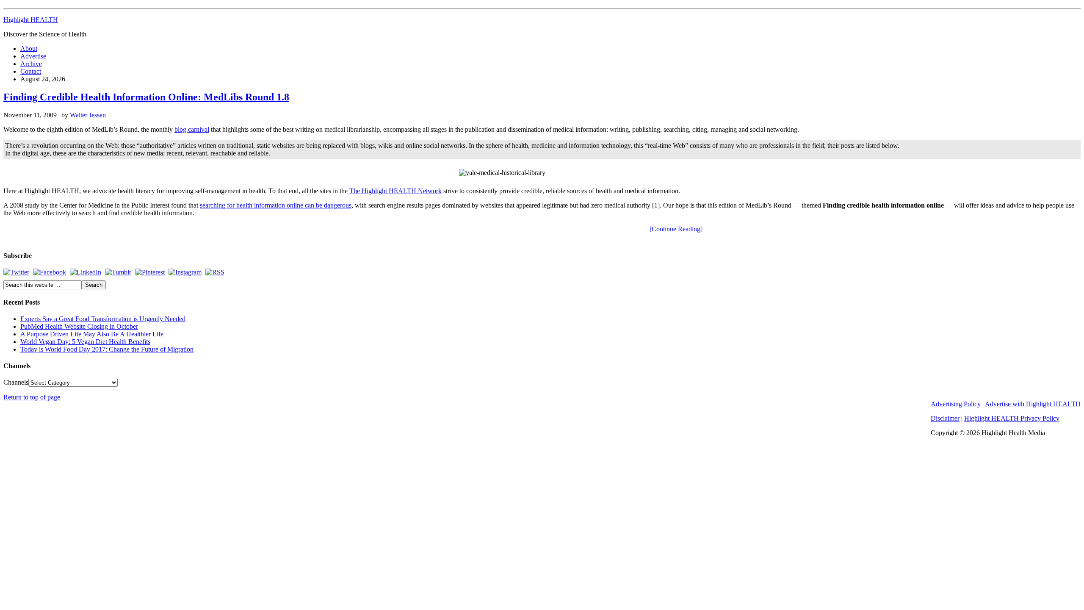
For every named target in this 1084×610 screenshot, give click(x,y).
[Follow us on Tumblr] (118, 272)
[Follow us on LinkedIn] (85, 272)
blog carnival (191, 129)
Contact (30, 71)
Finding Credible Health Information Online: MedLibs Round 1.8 (146, 97)
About (28, 48)
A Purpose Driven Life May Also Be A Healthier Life (91, 334)
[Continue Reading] (676, 229)
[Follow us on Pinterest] (150, 272)
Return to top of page (31, 397)
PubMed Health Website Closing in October (79, 326)
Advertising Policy (956, 404)
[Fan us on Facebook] (49, 272)
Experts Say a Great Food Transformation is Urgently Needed (102, 318)
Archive (31, 63)
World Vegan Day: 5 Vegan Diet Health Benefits (85, 341)
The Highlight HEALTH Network (395, 190)
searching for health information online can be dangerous (275, 205)
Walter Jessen (88, 115)
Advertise (33, 56)
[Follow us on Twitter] (16, 272)
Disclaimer (945, 418)
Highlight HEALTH (30, 19)
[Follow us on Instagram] (185, 272)
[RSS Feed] (214, 272)
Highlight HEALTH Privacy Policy (1011, 418)
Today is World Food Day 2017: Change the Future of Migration (107, 349)
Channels (15, 382)
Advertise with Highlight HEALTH (1033, 404)
